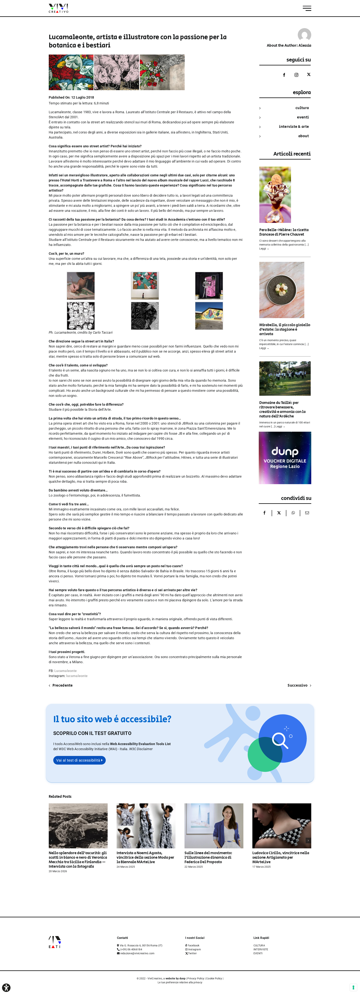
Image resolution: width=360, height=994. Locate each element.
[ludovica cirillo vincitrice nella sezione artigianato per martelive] (281, 805)
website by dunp (176, 978)
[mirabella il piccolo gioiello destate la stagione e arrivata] (281, 264)
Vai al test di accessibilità (78, 760)
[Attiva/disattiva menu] (307, 8)
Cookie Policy (214, 978)
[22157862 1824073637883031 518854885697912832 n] (81, 304)
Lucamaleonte (65, 671)
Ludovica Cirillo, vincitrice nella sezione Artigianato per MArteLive (280, 857)
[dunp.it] (285, 434)
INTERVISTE (261, 949)
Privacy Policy (195, 978)
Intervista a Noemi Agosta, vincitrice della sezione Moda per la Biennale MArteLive (145, 857)
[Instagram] (293, 75)
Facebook (194, 945)
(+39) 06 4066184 (131, 949)
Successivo (298, 685)
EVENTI (303, 117)
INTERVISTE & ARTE (294, 127)
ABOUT (303, 136)
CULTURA (302, 108)
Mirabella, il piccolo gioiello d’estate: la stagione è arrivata (284, 329)
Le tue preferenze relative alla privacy (180, 982)
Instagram (194, 949)
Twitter (192, 953)
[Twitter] (306, 75)
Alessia (304, 45)
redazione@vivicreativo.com (137, 953)
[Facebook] (281, 75)
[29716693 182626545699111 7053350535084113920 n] (145, 304)
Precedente (62, 685)
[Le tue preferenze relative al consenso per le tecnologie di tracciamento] (353, 987)
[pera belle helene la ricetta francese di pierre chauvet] (275, 169)
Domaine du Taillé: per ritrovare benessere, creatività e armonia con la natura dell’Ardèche (282, 409)
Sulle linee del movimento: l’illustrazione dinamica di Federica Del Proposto (208, 857)
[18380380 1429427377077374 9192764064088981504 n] (145, 274)
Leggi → (264, 248)
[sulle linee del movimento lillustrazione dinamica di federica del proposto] (213, 805)
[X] (279, 513)
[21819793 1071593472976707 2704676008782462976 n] (209, 274)
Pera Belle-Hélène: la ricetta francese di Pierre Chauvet (283, 232)
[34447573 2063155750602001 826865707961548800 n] (209, 304)
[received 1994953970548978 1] (81, 274)
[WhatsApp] (293, 513)
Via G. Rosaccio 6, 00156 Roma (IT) (141, 945)
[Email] (306, 513)
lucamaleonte (77, 676)
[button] (141, 749)
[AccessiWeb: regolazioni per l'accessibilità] (6, 987)
